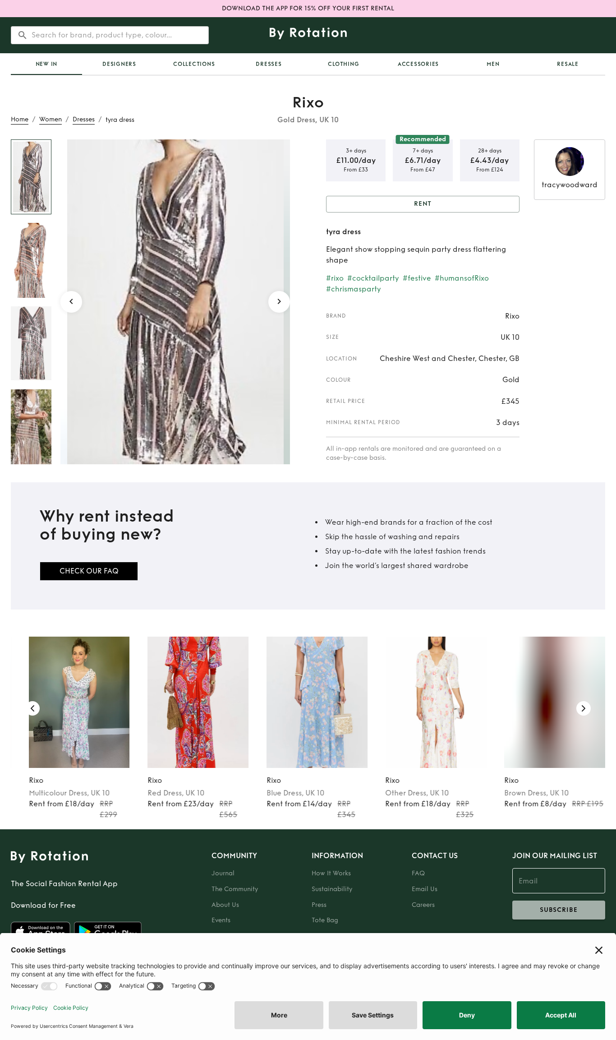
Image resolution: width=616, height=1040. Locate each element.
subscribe (559, 910)
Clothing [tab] (343, 64)
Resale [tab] (568, 64)
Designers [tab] (119, 64)
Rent (423, 204)
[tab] (46, 64)
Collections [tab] (194, 64)
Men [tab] (493, 64)
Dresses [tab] (268, 64)
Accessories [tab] (418, 64)
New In (47, 64)
